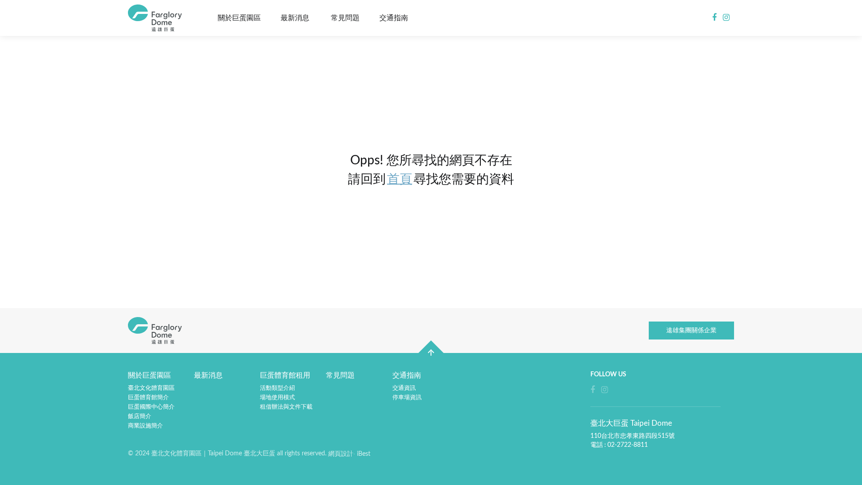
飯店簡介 (139, 416)
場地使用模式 (277, 398)
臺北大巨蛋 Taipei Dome (157, 17)
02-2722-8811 (627, 445)
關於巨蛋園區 (239, 18)
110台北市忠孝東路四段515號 (632, 436)
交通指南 (393, 18)
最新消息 (295, 18)
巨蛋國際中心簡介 (151, 407)
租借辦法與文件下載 (286, 407)
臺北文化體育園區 (151, 388)
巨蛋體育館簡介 (148, 398)
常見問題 (345, 18)
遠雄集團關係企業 (691, 330)
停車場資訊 (407, 398)
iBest (363, 454)
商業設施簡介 (145, 426)
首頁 (399, 179)
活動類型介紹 (277, 388)
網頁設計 (340, 454)
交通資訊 (404, 388)
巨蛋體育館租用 (285, 375)
